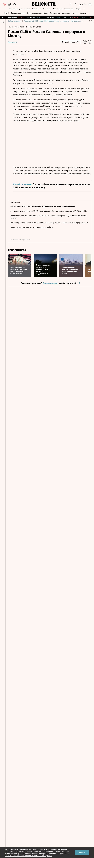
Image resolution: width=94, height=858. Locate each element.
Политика (20, 27)
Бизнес (27, 9)
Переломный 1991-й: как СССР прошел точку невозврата (46, 21)
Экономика (36, 9)
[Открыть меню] (90, 4)
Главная (11, 27)
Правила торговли (18, 13)
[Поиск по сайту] (75, 4)
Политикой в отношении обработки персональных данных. (28, 856)
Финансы (46, 9)
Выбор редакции (14, 21)
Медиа (78, 9)
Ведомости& (55, 13)
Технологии (68, 9)
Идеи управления (34, 13)
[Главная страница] (44, 4)
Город (45, 13)
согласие (62, 852)
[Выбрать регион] (70, 4)
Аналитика (66, 13)
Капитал (75, 13)
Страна (83, 13)
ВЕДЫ (6, 13)
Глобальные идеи (15, 9)
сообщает (76, 51)
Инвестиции (57, 9)
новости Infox (17, 250)
